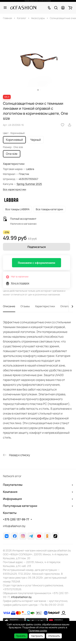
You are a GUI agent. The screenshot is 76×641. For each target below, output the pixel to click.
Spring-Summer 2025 (29, 184)
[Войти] (63, 7)
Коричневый (14, 140)
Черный (35, 140)
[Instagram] (23, 536)
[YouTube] (39, 536)
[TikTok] (55, 536)
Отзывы (25, 306)
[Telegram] (31, 536)
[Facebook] (14, 536)
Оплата (64, 306)
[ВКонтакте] (6, 536)
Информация (12, 499)
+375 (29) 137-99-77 (16, 519)
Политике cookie (38, 630)
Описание (9, 306)
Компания (10, 492)
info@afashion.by (14, 526)
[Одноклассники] (47, 536)
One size (11, 154)
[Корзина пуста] (70, 7)
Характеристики (45, 306)
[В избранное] (62, 125)
